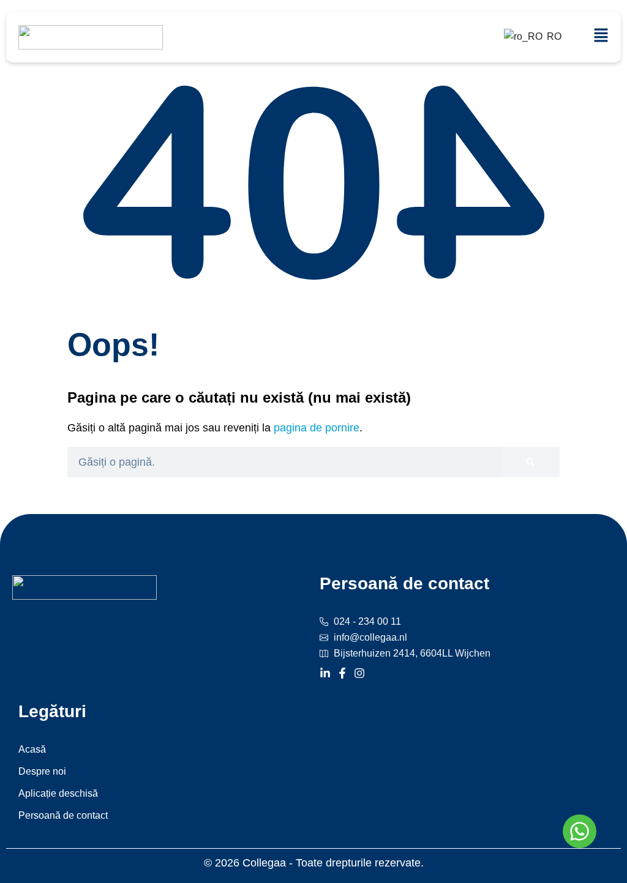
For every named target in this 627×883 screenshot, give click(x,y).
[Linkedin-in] (325, 673)
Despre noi (42, 771)
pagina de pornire (316, 428)
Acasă (32, 749)
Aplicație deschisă (58, 793)
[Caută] (530, 462)
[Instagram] (359, 673)
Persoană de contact (63, 815)
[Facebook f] (342, 673)
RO (552, 36)
